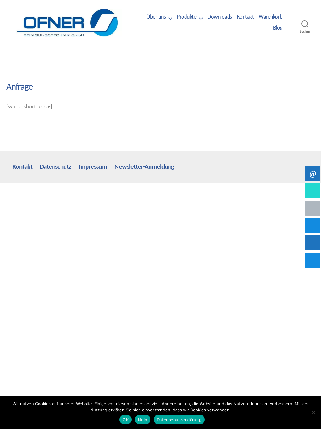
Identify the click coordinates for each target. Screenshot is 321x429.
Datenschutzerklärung (179, 419)
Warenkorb (270, 17)
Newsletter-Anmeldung (144, 167)
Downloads (220, 17)
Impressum (93, 167)
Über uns (156, 17)
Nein (142, 419)
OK (126, 419)
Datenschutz (55, 167)
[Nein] (313, 412)
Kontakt (245, 17)
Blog (277, 28)
